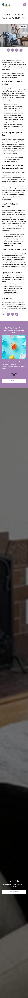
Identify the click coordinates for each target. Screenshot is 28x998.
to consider (5, 77)
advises (15, 153)
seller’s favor (5, 221)
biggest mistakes (12, 139)
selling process (5, 93)
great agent (10, 261)
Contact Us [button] (14, 891)
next (16, 375)
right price (10, 88)
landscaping (9, 192)
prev (12, 375)
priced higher (5, 95)
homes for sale (22, 221)
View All (14, 380)
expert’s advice (14, 253)
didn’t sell (4, 62)
